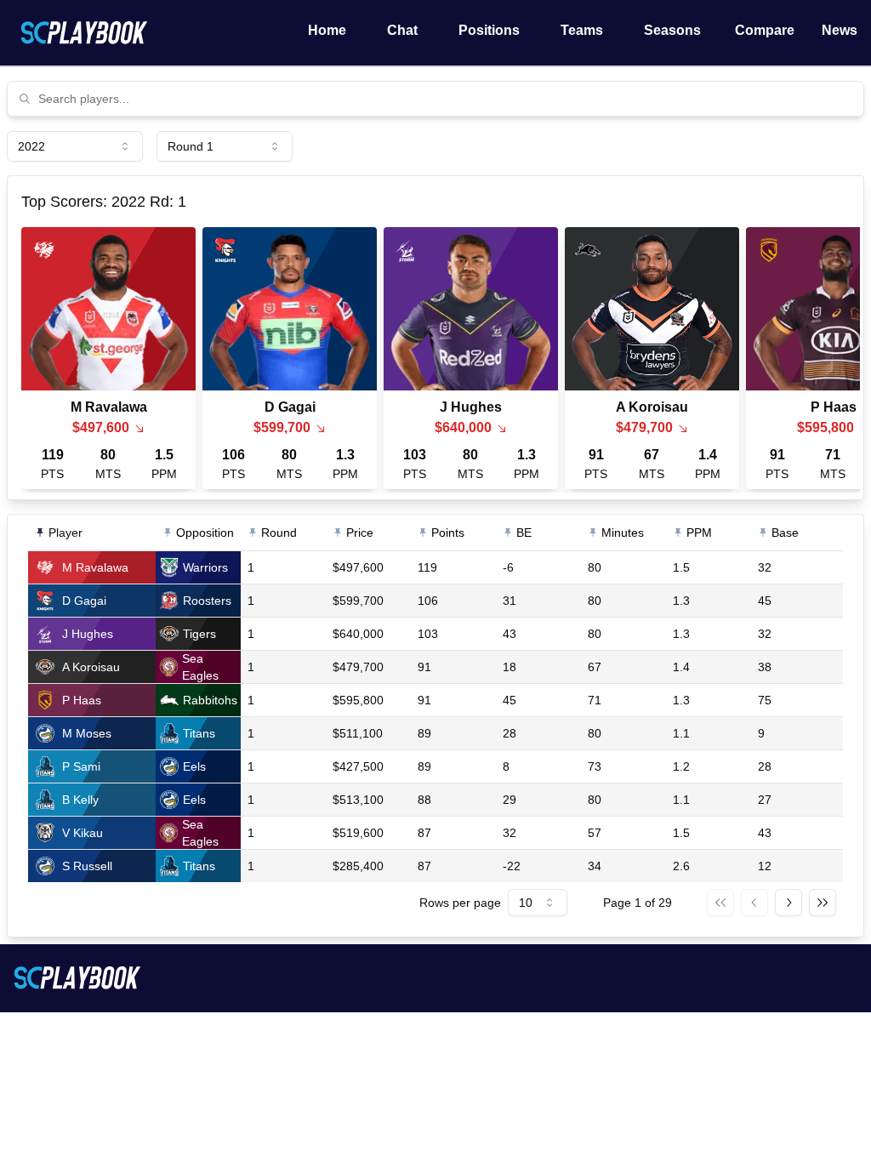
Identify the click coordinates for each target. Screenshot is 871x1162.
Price (359, 532)
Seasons (672, 30)
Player (65, 532)
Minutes (622, 532)
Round (279, 532)
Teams (582, 30)
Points (447, 532)
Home (327, 30)
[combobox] (445, 99)
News (839, 30)
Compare (764, 30)
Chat (402, 30)
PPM (699, 532)
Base (785, 532)
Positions (489, 30)
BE (524, 532)
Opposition (205, 532)
